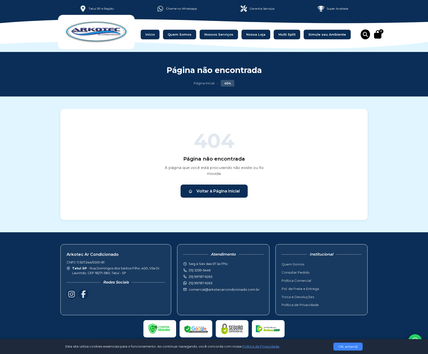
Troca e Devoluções (298, 297)
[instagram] (72, 294)
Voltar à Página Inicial (218, 191)
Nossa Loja (256, 34)
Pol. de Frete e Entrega (300, 289)
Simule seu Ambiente (327, 34)
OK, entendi (348, 347)
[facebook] (83, 294)
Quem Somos (179, 34)
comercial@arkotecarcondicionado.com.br (224, 289)
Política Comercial (296, 281)
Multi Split (286, 34)
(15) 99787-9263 (201, 283)
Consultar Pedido (296, 272)
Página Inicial (204, 83)
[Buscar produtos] (365, 34)
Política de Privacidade (300, 305)
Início (150, 34)
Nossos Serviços (218, 34)
